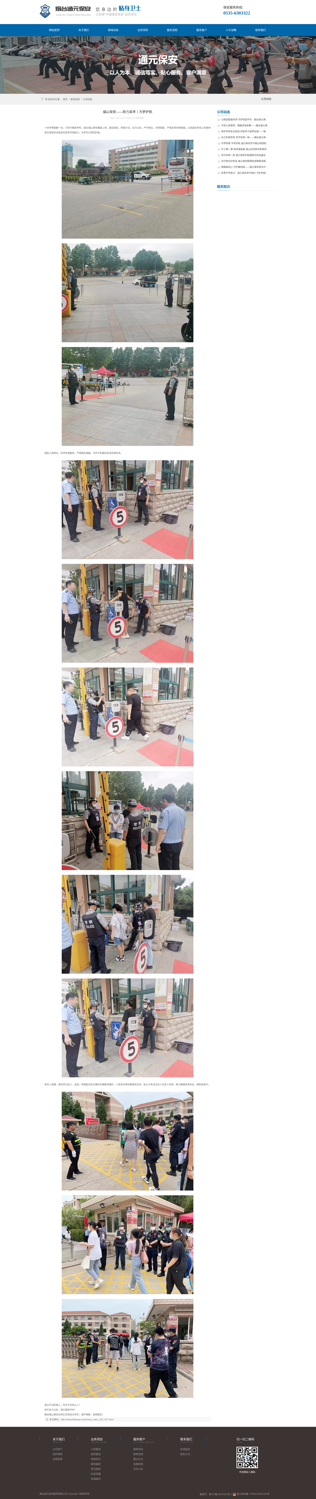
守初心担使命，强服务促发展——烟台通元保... (245, 125)
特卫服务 (96, 1469)
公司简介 (58, 1449)
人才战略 (231, 30)
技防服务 (96, 1454)
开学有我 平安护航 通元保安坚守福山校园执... (244, 143)
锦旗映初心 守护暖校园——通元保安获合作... (244, 167)
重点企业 (138, 1459)
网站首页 (54, 30)
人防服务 (96, 1449)
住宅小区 (138, 1469)
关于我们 (84, 30)
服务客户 (201, 30)
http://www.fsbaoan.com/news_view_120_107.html (87, 1419)
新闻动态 (113, 30)
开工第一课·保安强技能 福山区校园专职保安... (244, 149)
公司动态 (87, 99)
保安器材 (96, 1464)
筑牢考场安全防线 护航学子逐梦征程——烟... (244, 131)
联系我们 (260, 30)
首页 (65, 99)
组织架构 (58, 1454)
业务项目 (142, 30)
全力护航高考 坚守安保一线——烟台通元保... (244, 137)
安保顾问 (96, 1478)
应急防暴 (96, 1473)
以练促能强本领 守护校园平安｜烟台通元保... (244, 119)
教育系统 (138, 1454)
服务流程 (172, 30)
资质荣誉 (58, 1459)
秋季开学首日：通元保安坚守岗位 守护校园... (244, 173)
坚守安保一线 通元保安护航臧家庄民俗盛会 (243, 155)
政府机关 (138, 1449)
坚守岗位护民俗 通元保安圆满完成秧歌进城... (244, 161)
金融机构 (138, 1464)
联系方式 (185, 1454)
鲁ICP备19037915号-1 (220, 1494)
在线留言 (185, 1449)
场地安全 (96, 1459)
